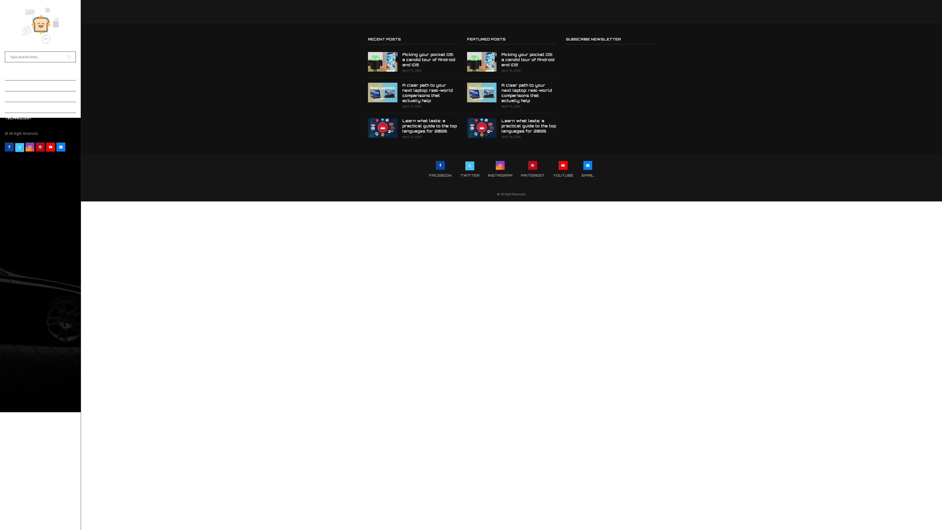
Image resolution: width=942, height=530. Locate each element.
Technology (18, 118)
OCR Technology (22, 107)
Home (10, 75)
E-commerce (18, 86)
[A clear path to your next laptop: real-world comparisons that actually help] (382, 92)
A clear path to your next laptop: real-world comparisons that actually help (427, 93)
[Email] (60, 147)
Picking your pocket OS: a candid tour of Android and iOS (428, 59)
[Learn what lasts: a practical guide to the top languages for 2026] (382, 128)
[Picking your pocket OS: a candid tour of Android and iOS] (382, 62)
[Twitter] (19, 147)
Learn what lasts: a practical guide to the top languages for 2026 (429, 126)
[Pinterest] (40, 147)
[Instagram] (30, 147)
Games (11, 96)
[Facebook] (9, 147)
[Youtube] (50, 147)
